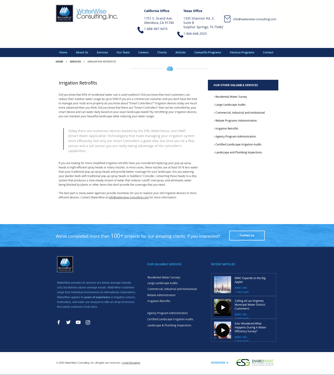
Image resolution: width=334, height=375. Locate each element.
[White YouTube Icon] (78, 322)
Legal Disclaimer (131, 362)
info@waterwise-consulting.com (254, 19)
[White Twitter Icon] (68, 322)
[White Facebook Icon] (59, 322)
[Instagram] (88, 322)
